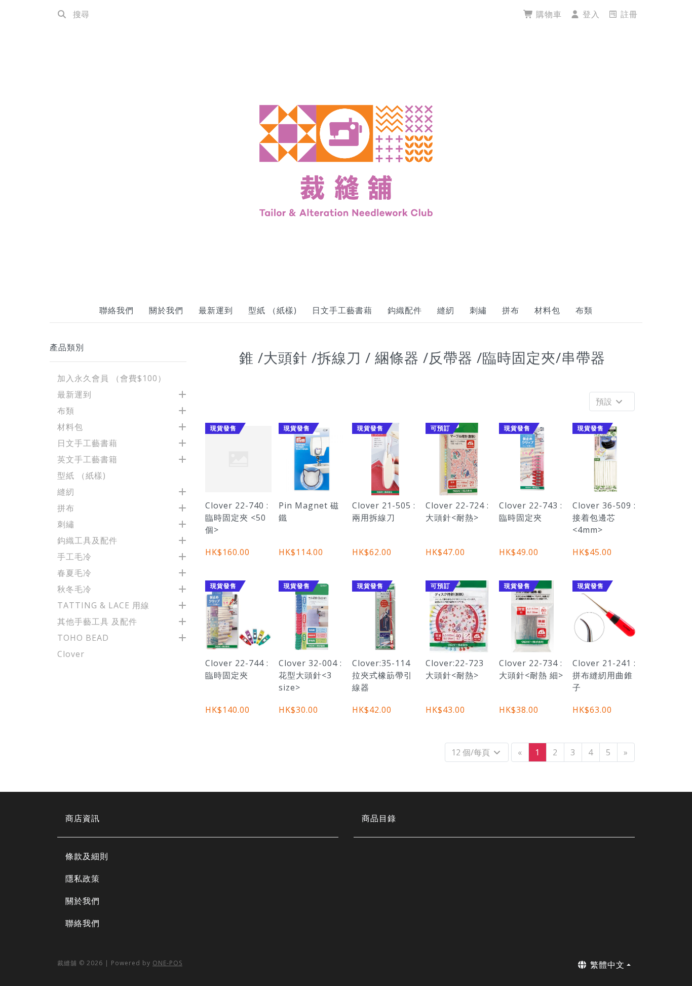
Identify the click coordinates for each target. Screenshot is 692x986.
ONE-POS (167, 963)
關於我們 (166, 310)
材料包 (547, 310)
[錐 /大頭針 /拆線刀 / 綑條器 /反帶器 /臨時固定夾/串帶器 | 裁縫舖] (346, 160)
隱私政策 (82, 878)
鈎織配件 (405, 310)
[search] (61, 14)
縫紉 (445, 310)
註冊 (628, 14)
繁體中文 (606, 964)
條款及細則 (86, 856)
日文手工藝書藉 (342, 310)
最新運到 (216, 310)
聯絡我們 (116, 310)
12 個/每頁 (471, 752)
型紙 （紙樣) (272, 310)
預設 (605, 401)
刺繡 (478, 310)
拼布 (510, 310)
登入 (590, 14)
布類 (584, 310)
